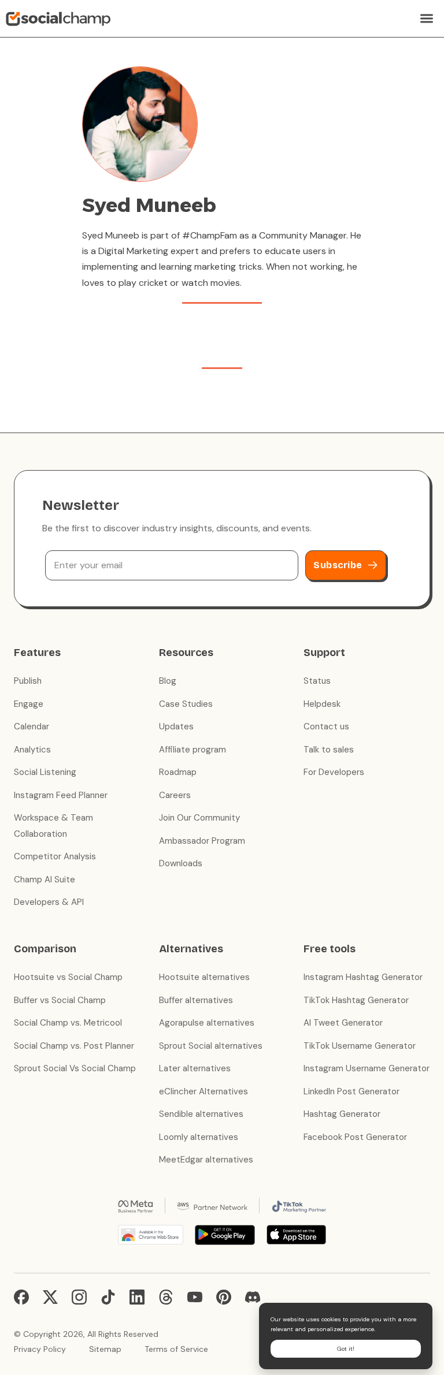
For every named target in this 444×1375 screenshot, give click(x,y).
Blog (167, 681)
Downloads (180, 863)
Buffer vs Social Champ (60, 1000)
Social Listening (45, 772)
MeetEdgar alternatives (206, 1159)
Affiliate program (192, 749)
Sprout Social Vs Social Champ (75, 1068)
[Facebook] (21, 1297)
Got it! (345, 1348)
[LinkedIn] (137, 1297)
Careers (175, 795)
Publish (28, 681)
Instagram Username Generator (367, 1068)
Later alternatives (195, 1068)
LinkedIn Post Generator (351, 1091)
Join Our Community (199, 817)
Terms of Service (176, 1349)
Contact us (326, 726)
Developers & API (49, 902)
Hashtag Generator (342, 1114)
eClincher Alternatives (203, 1091)
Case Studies (186, 704)
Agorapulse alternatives (206, 1023)
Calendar (31, 726)
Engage (28, 704)
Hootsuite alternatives (204, 977)
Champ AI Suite (44, 879)
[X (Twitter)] (50, 1297)
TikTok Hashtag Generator (356, 1000)
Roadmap (178, 772)
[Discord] (252, 1297)
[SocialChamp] (58, 18)
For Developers (334, 772)
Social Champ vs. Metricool (68, 1023)
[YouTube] (194, 1297)
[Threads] (165, 1297)
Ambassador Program (202, 841)
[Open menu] (426, 18)
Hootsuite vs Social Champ (68, 977)
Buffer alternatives (196, 1000)
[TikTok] (108, 1297)
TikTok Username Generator (360, 1046)
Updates (176, 726)
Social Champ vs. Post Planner (74, 1046)
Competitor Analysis (55, 856)
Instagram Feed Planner (61, 795)
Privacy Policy (40, 1349)
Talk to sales (329, 749)
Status (317, 681)
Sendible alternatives (201, 1114)
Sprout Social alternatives (210, 1046)
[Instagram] (79, 1297)
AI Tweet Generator (343, 1023)
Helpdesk (322, 704)
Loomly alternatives (198, 1137)
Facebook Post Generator (355, 1137)
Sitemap (105, 1349)
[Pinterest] (223, 1297)
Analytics (32, 749)
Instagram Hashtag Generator (363, 977)
